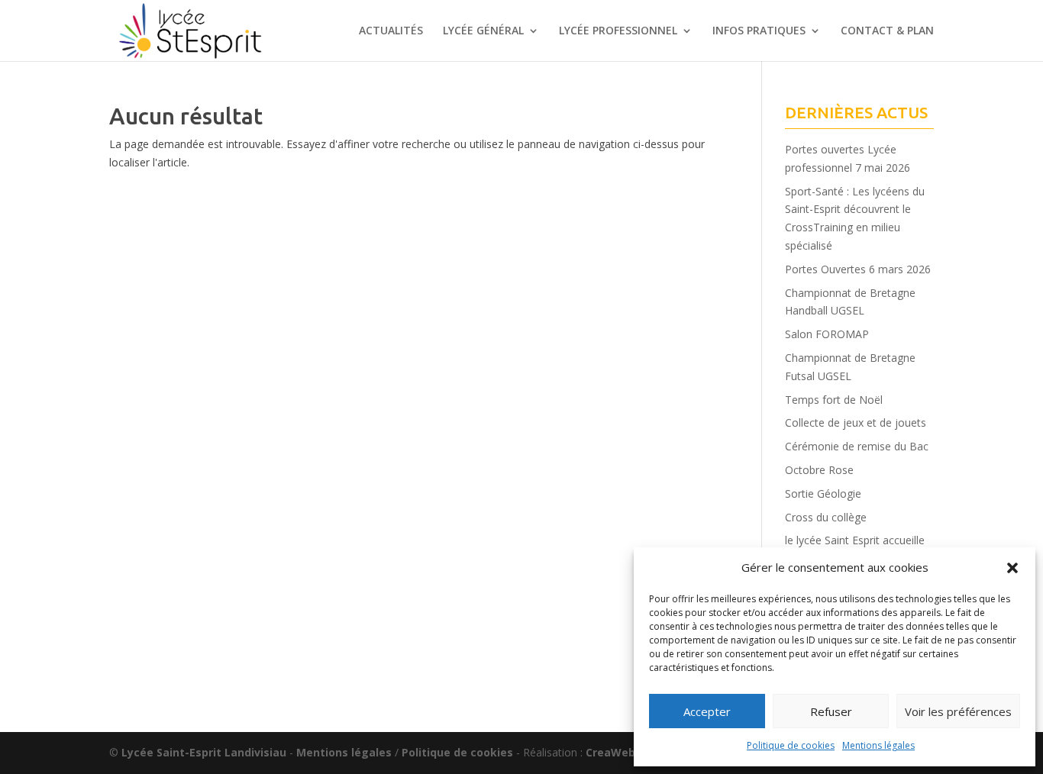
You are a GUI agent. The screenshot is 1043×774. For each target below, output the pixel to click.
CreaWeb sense (628, 752)
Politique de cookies (791, 745)
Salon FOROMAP (827, 334)
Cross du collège (826, 517)
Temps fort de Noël (834, 399)
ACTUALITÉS (391, 31)
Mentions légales (878, 745)
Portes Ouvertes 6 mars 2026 (858, 269)
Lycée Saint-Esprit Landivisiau (203, 752)
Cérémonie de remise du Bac (856, 446)
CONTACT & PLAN (887, 31)
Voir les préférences (958, 711)
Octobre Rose (819, 470)
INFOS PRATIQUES (759, 31)
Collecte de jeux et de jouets (855, 422)
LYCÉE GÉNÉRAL (483, 31)
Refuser (831, 711)
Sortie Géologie (823, 493)
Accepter (707, 711)
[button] (1012, 568)
